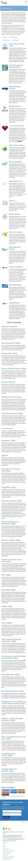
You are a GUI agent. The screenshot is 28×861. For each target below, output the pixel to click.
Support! (5, 794)
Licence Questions (15, 267)
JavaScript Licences (7, 852)
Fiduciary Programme (9, 327)
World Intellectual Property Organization (11, 640)
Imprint (4, 846)
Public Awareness (13, 37)
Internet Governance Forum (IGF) (11, 560)
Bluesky (13, 790)
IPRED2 (4, 606)
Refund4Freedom (15, 285)
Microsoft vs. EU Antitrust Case (11, 470)
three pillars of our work (8, 17)
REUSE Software (15, 106)
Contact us (5, 842)
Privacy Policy (6, 848)
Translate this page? (7, 859)
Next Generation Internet (15, 248)
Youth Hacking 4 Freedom (15, 87)
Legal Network (14, 303)
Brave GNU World (8, 675)
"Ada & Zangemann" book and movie (16, 66)
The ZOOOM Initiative (9, 414)
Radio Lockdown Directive (11, 369)
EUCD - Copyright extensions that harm (14, 738)
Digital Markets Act (16, 181)
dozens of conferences (11, 28)
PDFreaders (6, 440)
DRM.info (5, 455)
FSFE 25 (12, 201)
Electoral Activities (8, 382)
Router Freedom (15, 214)
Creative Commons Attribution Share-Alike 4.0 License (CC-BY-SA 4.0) (14, 838)
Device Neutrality (15, 162)
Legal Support (15, 40)
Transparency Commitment (8, 850)
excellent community (13, 29)
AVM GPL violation (8, 540)
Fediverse (5, 790)
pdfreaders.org (10, 450)
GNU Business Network (10, 691)
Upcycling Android (8, 343)
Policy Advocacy (6, 40)
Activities (5, 37)
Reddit (6, 792)
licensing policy (13, 840)
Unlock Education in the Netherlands (10, 523)
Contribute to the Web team (8, 856)
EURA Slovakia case (9, 501)
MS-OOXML (6, 590)
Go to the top (24, 822)
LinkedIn (13, 792)
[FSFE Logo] (4, 2)
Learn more (3, 797)
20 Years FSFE (7, 354)
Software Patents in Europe (11, 397)
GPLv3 (4, 623)
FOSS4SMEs (6, 487)
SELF (3, 575)
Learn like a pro (7, 428)
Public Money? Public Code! (16, 45)
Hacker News (21, 790)
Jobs (4, 844)
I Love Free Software (16, 126)
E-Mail (22, 792)
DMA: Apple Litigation (17, 145)
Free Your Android (15, 232)
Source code (5, 854)
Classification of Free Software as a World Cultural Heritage (14, 702)
